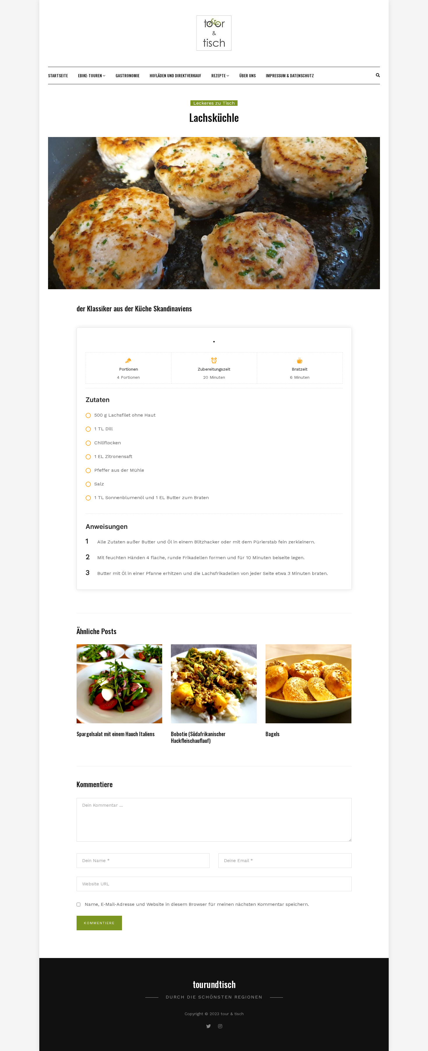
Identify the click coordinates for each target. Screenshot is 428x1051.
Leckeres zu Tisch (214, 103)
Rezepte (218, 75)
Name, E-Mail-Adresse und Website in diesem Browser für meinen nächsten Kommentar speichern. (197, 904)
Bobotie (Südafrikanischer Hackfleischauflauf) (198, 737)
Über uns (247, 75)
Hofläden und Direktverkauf (175, 75)
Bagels (273, 734)
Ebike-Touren (90, 75)
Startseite (58, 75)
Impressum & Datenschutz (290, 75)
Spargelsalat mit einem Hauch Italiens (116, 734)
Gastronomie (127, 75)
